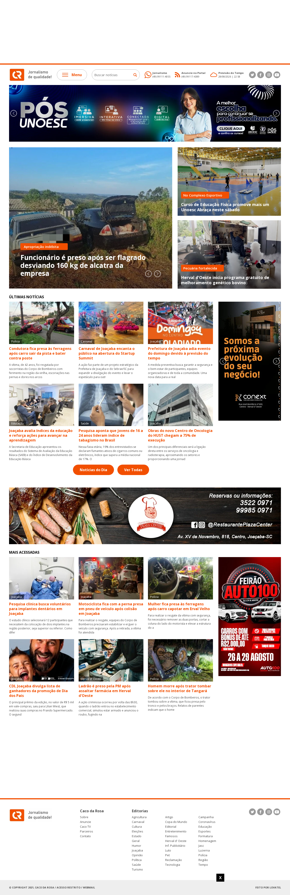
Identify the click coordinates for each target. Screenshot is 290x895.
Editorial (170, 826)
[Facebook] (260, 74)
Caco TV (85, 826)
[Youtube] (276, 74)
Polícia (202, 855)
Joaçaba (137, 850)
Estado (136, 836)
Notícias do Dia (93, 469)
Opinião (137, 855)
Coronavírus (206, 821)
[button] (276, 113)
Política (137, 860)
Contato (85, 836)
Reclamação (173, 860)
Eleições (137, 831)
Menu (77, 74)
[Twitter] (252, 74)
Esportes (204, 831)
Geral (136, 840)
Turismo (137, 869)
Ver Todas (133, 469)
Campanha (206, 817)
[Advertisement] (136, 31)
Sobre (84, 817)
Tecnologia (172, 864)
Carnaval (138, 821)
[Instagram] (268, 74)
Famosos (171, 836)
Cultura (137, 826)
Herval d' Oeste (175, 840)
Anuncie (85, 821)
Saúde (136, 864)
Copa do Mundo (176, 821)
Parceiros (86, 831)
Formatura (205, 836)
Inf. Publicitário (175, 845)
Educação (205, 826)
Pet (167, 855)
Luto (168, 850)
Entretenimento (175, 831)
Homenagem (207, 840)
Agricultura (139, 817)
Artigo (169, 817)
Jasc (201, 845)
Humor (136, 845)
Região (203, 860)
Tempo (203, 864)
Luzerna (204, 850)
